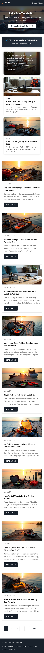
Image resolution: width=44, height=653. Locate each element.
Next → (35, 629)
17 (27, 629)
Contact (11, 646)
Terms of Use (33, 646)
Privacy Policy (21, 646)
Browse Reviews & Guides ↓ (22, 26)
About (40, 3)
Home (34, 3)
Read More (11, 205)
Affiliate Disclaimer (8, 649)
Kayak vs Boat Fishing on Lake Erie (19, 395)
